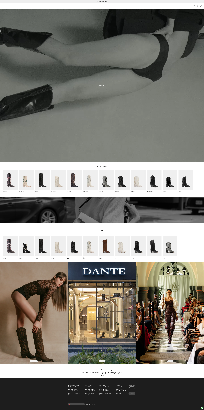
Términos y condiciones (119, 386)
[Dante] (102, 6)
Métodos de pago (118, 392)
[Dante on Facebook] (86, 404)
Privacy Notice (118, 385)
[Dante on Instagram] (91, 404)
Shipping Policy (118, 393)
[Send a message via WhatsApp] (202, 408)
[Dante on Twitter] (88, 404)
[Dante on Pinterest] (89, 404)
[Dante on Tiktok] (93, 404)
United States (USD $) (73, 404)
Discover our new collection (102, 1)
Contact (117, 394)
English (81, 404)
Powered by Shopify (133, 405)
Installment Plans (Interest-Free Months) (121, 390)
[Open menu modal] (3, 6)
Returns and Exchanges (119, 389)
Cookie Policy (118, 388)
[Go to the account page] (197, 6)
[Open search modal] (194, 6)
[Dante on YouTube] (94, 404)
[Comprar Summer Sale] (102, 85)
